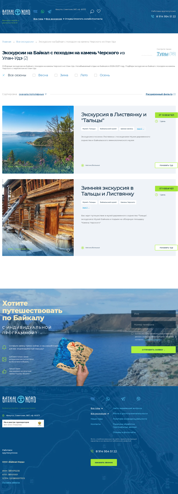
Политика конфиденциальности (130, 419)
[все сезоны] (14, 75)
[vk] (35, 11)
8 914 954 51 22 (166, 16)
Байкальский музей (108, 129)
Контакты (97, 19)
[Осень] (102, 75)
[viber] (138, 399)
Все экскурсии (54, 19)
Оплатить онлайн (82, 19)
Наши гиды (97, 419)
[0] (99, 11)
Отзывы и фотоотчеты (124, 432)
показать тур (166, 165)
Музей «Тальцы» (89, 129)
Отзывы (69, 19)
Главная (6, 41)
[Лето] (81, 75)
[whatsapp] (42, 11)
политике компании (153, 339)
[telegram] (49, 11)
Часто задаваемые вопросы (127, 408)
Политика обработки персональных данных (125, 425)
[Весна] (40, 75)
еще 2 (139, 129)
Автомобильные (92, 165)
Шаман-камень (127, 129)
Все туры (38, 19)
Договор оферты (11, 482)
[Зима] (61, 75)
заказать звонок (104, 462)
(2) (161, 94)
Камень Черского (128, 202)
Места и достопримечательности (130, 413)
